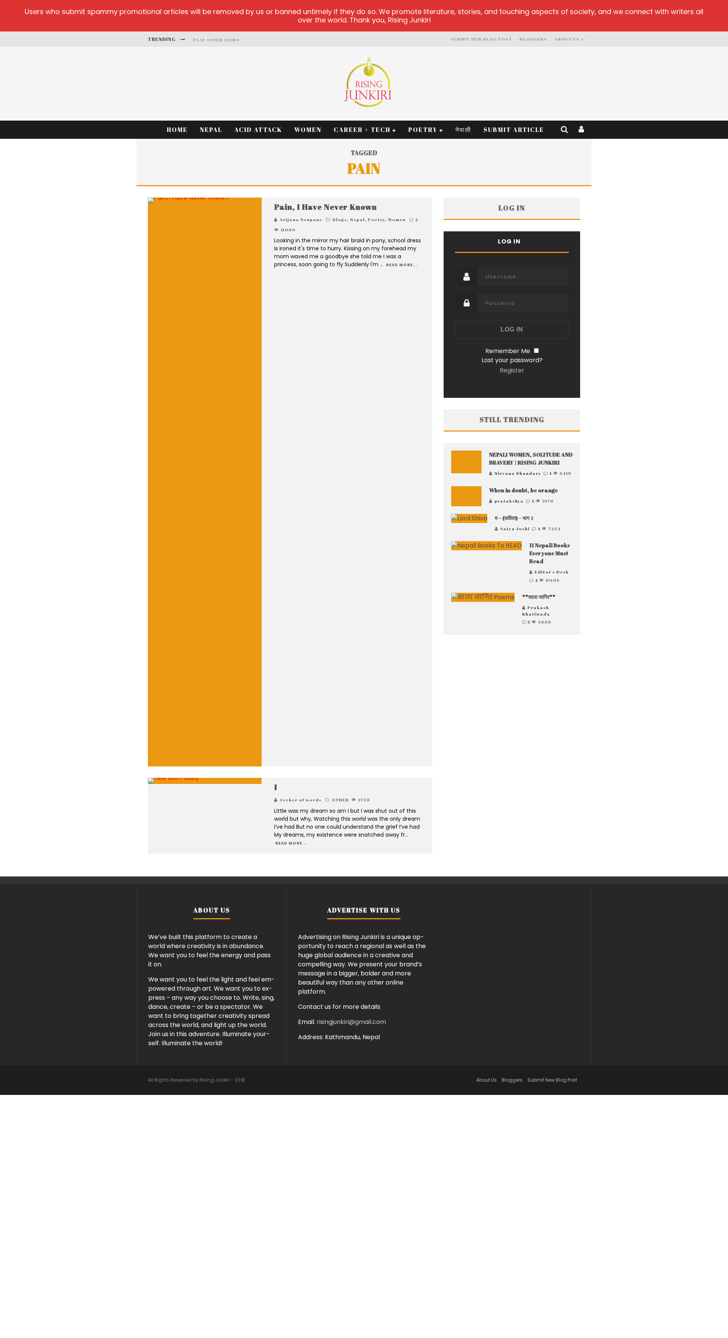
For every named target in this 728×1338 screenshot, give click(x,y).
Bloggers (533, 39)
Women (308, 130)
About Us (566, 39)
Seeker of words (301, 799)
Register (512, 370)
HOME (177, 130)
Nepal (211, 130)
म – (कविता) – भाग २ (514, 517)
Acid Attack (258, 130)
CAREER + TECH (362, 130)
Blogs (340, 219)
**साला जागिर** (538, 596)
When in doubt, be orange (523, 490)
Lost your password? (512, 360)
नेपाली (463, 130)
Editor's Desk (552, 572)
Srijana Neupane (301, 219)
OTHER (340, 799)
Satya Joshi (515, 528)
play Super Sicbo (216, 39)
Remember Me (507, 351)
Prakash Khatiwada (536, 611)
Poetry (423, 130)
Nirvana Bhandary (517, 473)
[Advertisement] (512, 717)
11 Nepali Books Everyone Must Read (549, 553)
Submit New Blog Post (481, 39)
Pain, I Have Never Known (325, 207)
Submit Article (513, 130)
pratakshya (509, 501)
